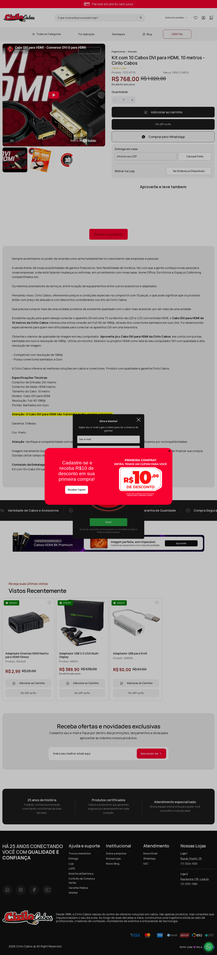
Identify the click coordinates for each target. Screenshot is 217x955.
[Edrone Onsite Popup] (108, 477)
